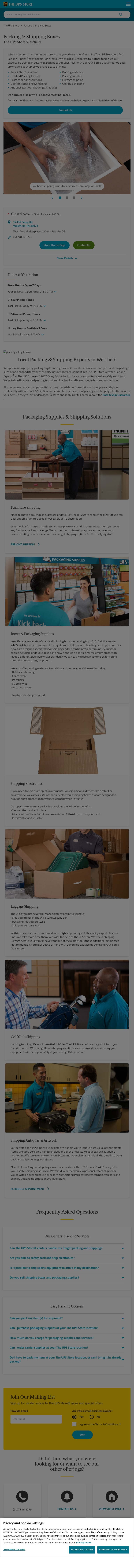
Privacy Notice (83, 1543)
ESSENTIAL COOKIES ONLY (113, 1550)
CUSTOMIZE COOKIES (14, 1549)
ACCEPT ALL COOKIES (82, 1550)
